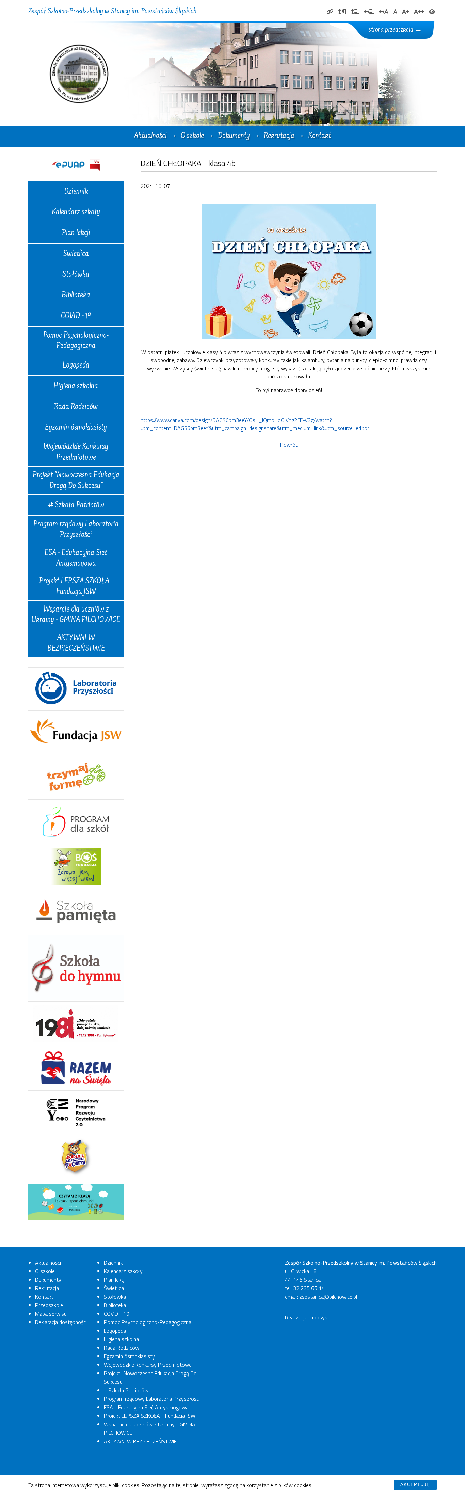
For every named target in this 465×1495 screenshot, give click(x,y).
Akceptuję (415, 1484)
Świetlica (76, 254)
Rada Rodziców (76, 407)
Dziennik (76, 192)
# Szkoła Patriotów (76, 505)
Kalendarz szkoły (76, 212)
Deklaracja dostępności (61, 1322)
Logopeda (76, 365)
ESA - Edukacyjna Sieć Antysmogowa (76, 558)
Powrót (289, 445)
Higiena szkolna (76, 386)
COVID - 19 (76, 316)
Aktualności (150, 136)
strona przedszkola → (395, 30)
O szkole (192, 136)
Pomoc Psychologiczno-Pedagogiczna (76, 341)
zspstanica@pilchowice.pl (328, 1297)
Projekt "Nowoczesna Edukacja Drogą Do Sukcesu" (76, 481)
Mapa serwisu (51, 1314)
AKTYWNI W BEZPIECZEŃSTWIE (76, 643)
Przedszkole (49, 1305)
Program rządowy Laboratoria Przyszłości (76, 530)
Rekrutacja (279, 136)
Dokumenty (234, 136)
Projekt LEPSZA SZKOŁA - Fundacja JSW (76, 587)
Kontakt (319, 136)
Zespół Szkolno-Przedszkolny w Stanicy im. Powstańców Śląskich (112, 11)
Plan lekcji (76, 233)
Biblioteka (76, 295)
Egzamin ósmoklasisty (76, 428)
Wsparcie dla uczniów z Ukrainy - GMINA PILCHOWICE (76, 615)
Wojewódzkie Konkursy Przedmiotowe (76, 452)
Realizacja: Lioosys (306, 1317)
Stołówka (76, 275)
